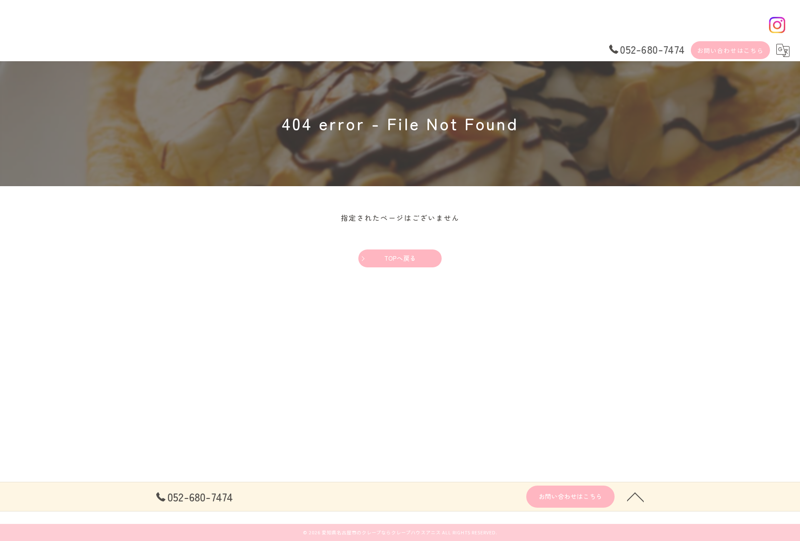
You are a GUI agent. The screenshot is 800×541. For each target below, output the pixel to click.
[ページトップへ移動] (635, 496)
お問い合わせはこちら (730, 50)
